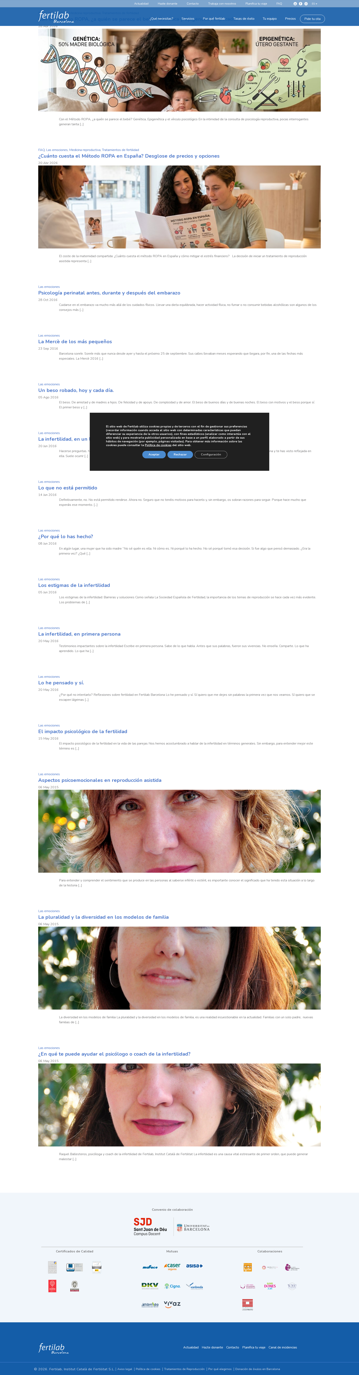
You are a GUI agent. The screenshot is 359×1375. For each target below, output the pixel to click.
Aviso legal (124, 1369)
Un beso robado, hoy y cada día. (76, 390)
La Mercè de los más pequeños (75, 341)
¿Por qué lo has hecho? (65, 536)
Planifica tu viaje (254, 1347)
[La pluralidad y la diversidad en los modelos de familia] (179, 968)
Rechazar (180, 454)
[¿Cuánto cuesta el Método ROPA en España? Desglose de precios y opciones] (179, 206)
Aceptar (154, 454)
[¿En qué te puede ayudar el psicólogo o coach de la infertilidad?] (179, 1104)
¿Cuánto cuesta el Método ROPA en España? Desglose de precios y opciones (129, 156)
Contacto (232, 1347)
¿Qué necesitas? (161, 18)
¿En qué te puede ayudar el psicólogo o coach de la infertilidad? (114, 1054)
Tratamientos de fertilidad (120, 150)
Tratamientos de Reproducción (184, 1369)
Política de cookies (148, 1369)
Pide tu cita (312, 19)
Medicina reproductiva (85, 150)
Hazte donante (212, 1347)
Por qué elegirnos (220, 1369)
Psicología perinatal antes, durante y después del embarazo (109, 293)
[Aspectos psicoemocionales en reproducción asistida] (179, 831)
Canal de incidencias (283, 1347)
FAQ (41, 150)
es (313, 3)
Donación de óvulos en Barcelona (257, 1369)
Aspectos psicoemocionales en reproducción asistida (99, 780)
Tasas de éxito (244, 18)
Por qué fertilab (214, 18)
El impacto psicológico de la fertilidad (82, 731)
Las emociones (57, 150)
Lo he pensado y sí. (61, 682)
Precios (290, 18)
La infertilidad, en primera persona (79, 634)
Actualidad (191, 1347)
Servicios (188, 18)
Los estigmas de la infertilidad (74, 585)
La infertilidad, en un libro (69, 439)
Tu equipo (270, 18)
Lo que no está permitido (67, 487)
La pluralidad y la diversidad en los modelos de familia (103, 917)
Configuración (211, 454)
